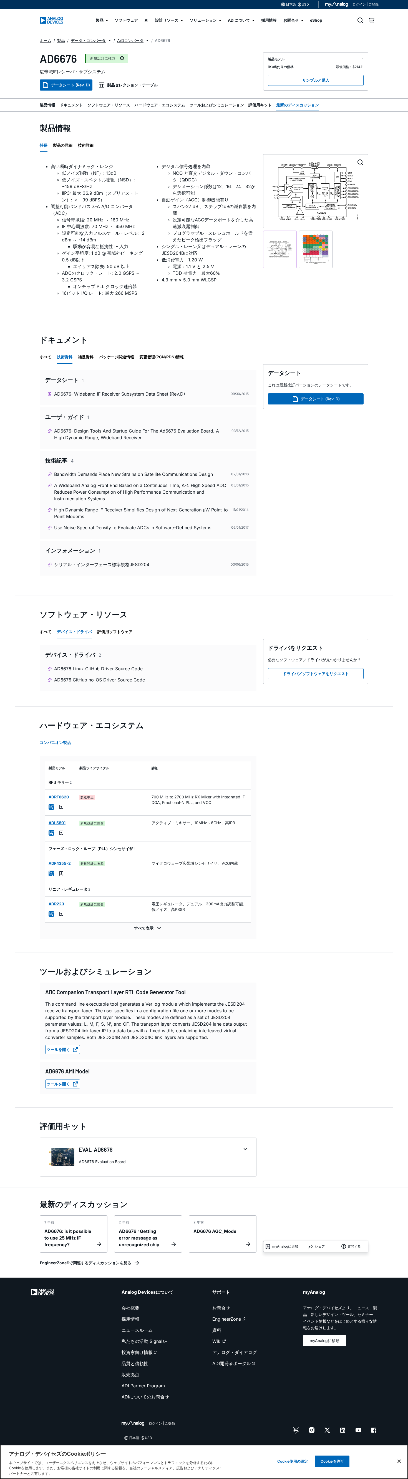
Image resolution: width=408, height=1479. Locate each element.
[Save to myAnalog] (61, 807)
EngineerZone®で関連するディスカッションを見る (85, 1262)
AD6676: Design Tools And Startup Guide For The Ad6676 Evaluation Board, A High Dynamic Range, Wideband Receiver (136, 434)
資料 (216, 1330)
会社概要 (130, 1308)
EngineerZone (226, 1319)
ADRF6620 (59, 797)
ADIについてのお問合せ (145, 1397)
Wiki (216, 1341)
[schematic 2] (316, 250)
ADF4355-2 (60, 863)
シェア (320, 1246)
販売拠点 (130, 1374)
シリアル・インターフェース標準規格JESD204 (101, 564)
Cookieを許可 (332, 1461)
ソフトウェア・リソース (108, 105)
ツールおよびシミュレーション (217, 105)
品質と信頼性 (135, 1363)
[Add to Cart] (51, 807)
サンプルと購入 (315, 80)
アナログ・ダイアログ (234, 1352)
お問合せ (221, 1308)
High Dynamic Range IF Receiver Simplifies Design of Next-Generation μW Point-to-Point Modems (142, 513)
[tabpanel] (148, 233)
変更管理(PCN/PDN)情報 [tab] (162, 356)
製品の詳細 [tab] (62, 145)
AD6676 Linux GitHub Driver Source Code (98, 668)
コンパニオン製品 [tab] (55, 742)
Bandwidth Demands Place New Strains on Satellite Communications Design (133, 474)
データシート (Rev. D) (70, 85)
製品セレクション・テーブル (132, 85)
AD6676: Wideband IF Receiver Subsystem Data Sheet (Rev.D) (119, 394)
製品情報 (47, 105)
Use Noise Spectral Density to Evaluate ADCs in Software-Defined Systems (132, 527)
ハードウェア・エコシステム (160, 105)
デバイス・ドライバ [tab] (74, 631)
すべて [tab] (45, 356)
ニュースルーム (137, 1330)
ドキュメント (71, 105)
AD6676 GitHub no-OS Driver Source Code (99, 680)
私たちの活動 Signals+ (145, 1341)
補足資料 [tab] (86, 356)
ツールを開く (58, 1049)
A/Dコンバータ (130, 40)
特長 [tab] (43, 145)
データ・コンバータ (88, 40)
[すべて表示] (148, 928)
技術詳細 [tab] (86, 145)
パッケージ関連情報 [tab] (116, 356)
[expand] (245, 1149)
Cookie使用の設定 (292, 1461)
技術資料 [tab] (64, 356)
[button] (109, 40)
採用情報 (130, 1319)
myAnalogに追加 (285, 1246)
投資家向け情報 (137, 1352)
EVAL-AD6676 (96, 1149)
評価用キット (260, 105)
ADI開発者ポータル (231, 1363)
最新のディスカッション (297, 105)
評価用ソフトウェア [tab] (114, 631)
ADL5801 (57, 822)
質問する (354, 1246)
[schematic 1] (280, 250)
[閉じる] (399, 1461)
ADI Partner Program (143, 1385)
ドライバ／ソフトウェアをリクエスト (316, 673)
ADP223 (56, 903)
